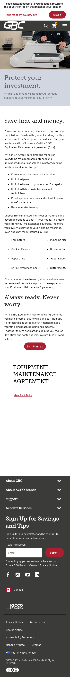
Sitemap (36, 644)
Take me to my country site (21, 14)
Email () (15, 544)
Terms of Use (37, 622)
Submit (55, 552)
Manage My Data (15, 644)
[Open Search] (45, 25)
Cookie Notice (14, 629)
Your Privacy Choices (23, 652)
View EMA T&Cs (23, 395)
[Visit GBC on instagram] (20, 575)
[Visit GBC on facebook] (10, 575)
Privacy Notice (48, 565)
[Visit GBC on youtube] (30, 575)
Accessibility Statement (20, 637)
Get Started (35, 346)
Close (57, 14)
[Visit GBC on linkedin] (40, 575)
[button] (64, 25)
